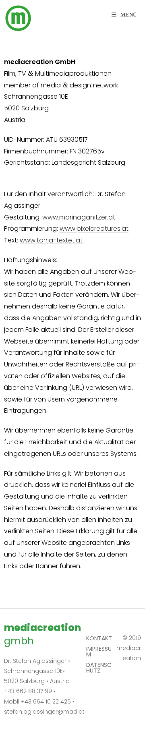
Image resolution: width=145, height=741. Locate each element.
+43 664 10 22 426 (46, 702)
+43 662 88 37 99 (28, 691)
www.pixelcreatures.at (94, 228)
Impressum (99, 651)
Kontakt (99, 638)
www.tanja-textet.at (51, 240)
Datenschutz (99, 668)
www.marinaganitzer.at (78, 217)
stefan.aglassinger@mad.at (44, 712)
